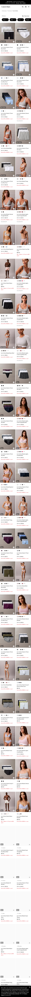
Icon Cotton (15, 10)
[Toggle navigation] (28, 7)
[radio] (1, 145)
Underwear (4, 10)
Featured (10, 10)
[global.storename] (6, 7)
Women (17, 3)
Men (21, 3)
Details (24, 3)
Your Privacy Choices (14, 993)
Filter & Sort (26, 16)
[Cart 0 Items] (25, 6)
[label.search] (22, 6)
